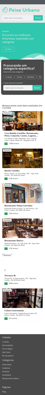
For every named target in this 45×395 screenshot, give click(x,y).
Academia (8, 77)
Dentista (19, 77)
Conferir (8, 49)
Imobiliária (30, 77)
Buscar (38, 18)
